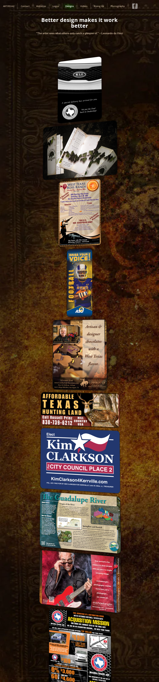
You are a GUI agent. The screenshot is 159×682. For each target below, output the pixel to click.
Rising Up (99, 6)
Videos (83, 6)
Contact (25, 6)
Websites (41, 6)
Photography (118, 6)
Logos (55, 6)
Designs (69, 6)
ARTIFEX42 (8, 6)
